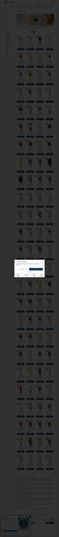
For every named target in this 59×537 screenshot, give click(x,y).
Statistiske (41, 274)
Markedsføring (26, 274)
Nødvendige (18, 274)
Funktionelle (34, 274)
